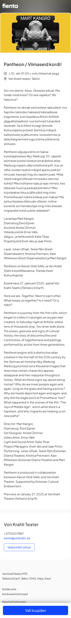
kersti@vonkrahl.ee (17, 538)
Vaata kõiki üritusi (19, 547)
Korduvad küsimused (15, 594)
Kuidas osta (9, 589)
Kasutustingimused (14, 601)
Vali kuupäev (35, 610)
